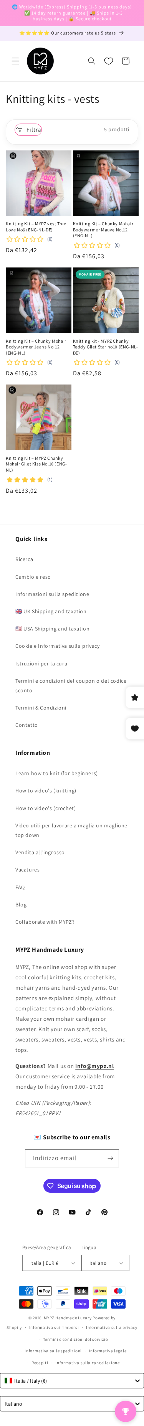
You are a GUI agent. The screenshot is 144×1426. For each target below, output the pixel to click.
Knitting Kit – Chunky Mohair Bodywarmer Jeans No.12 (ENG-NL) (36, 347)
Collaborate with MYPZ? (44, 921)
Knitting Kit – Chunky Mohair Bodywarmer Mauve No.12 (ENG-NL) (103, 229)
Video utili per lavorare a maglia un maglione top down (71, 830)
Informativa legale (108, 1350)
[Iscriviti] (110, 1158)
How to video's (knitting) (45, 790)
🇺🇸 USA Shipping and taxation (52, 628)
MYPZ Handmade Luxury (67, 1317)
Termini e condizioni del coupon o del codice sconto (70, 685)
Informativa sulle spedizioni (53, 1350)
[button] (15, 61)
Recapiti (39, 1362)
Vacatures (27, 869)
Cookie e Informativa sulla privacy (57, 645)
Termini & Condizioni (40, 707)
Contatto (26, 724)
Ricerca (24, 559)
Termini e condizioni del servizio (75, 1339)
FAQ (20, 887)
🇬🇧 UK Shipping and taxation (51, 611)
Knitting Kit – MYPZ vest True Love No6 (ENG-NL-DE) (36, 227)
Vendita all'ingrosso (40, 852)
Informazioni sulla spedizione (52, 594)
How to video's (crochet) (45, 808)
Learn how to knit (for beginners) (56, 773)
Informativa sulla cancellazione (87, 1362)
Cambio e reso (33, 576)
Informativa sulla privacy (111, 1327)
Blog (20, 904)
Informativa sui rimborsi (54, 1327)
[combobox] (72, 1380)
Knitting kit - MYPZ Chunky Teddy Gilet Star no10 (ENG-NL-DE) (105, 347)
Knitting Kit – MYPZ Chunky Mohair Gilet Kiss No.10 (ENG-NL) (36, 464)
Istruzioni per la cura (41, 663)
